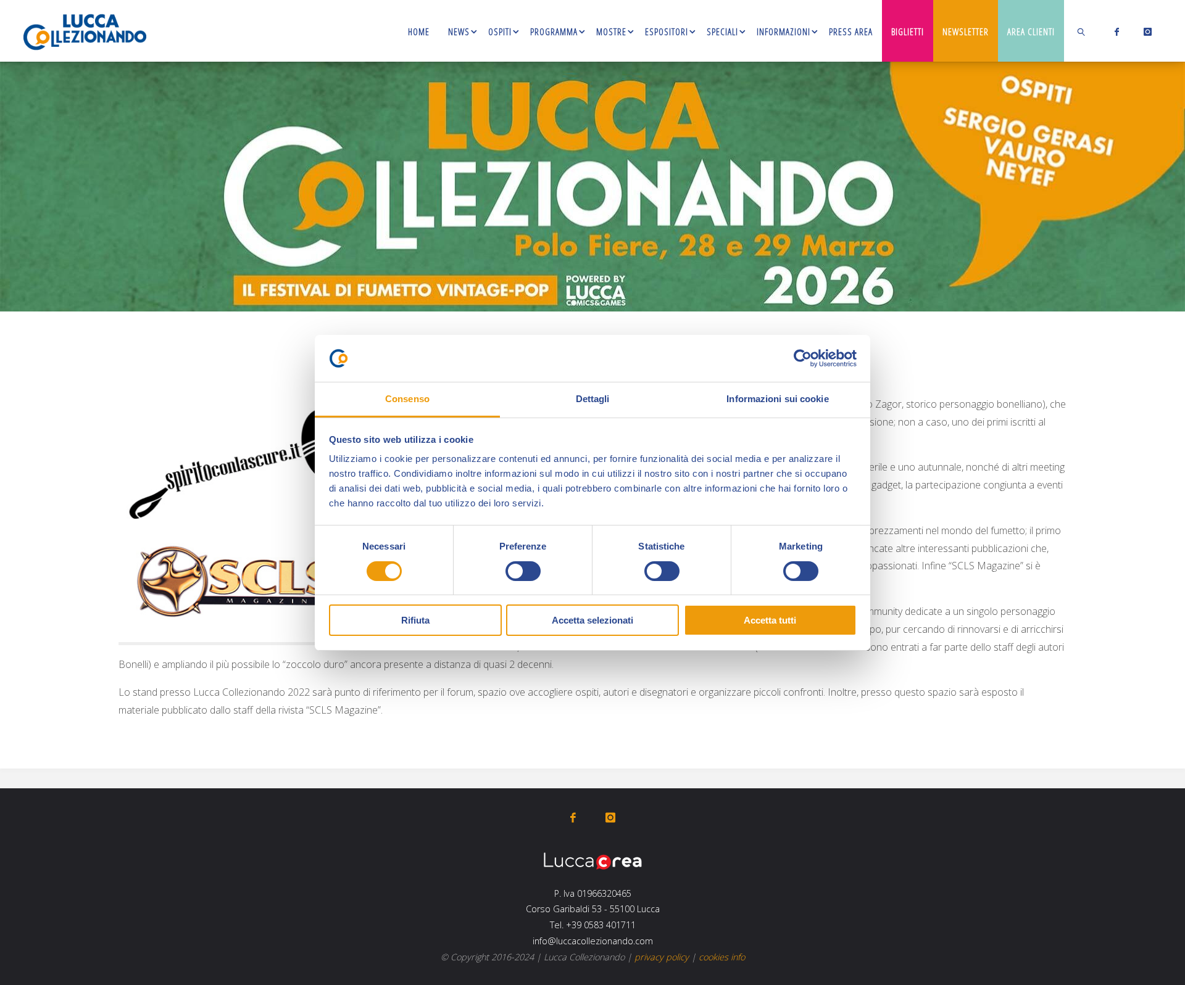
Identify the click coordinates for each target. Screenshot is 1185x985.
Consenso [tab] (407, 399)
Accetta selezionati (592, 620)
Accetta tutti (770, 620)
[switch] (523, 571)
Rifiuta (415, 620)
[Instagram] (1145, 31)
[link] (1082, 31)
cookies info (722, 957)
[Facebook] (1114, 31)
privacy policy (661, 957)
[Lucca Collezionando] (84, 31)
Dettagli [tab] (593, 399)
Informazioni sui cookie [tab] (777, 399)
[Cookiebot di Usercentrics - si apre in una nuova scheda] (803, 358)
